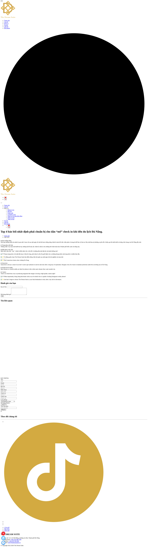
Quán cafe (10, 213)
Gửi (2, 296)
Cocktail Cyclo (12, 214)
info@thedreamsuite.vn (14, 542)
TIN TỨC (7, 529)
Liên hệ (6, 26)
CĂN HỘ (7, 527)
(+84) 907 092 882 (14, 541)
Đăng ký (3, 409)
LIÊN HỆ (7, 530)
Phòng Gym (11, 210)
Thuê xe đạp (11, 219)
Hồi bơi (10, 211)
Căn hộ (6, 22)
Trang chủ (7, 20)
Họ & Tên (3, 287)
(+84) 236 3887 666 (15, 539)
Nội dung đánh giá (6, 294)
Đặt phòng (7, 28)
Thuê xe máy (11, 217)
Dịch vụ (6, 23)
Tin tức (6, 25)
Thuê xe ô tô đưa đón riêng (15, 216)
